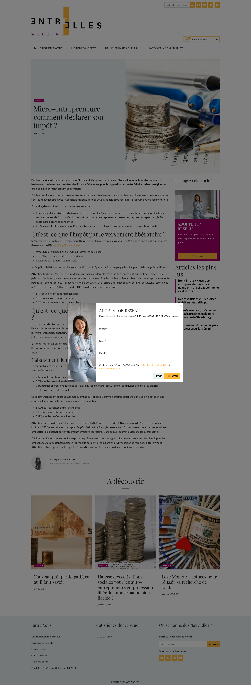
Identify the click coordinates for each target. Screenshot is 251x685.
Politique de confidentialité (155, 365)
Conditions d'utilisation (109, 368)
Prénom (104, 328)
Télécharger (172, 375)
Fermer (158, 375)
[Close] (180, 306)
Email (102, 353)
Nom (102, 341)
